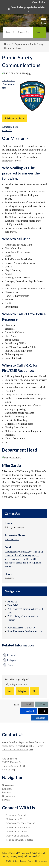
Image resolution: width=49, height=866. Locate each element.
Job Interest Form (14, 118)
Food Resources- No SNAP (21, 627)
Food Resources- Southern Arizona (24, 631)
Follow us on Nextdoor (17, 835)
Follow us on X (14, 819)
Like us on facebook (16, 815)
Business (6, 792)
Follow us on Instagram (18, 827)
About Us (7, 130)
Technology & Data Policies (31, 853)
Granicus (43, 861)
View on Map (9, 769)
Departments (21, 44)
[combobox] (27, 9)
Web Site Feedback (32, 856)
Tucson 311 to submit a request (17, 749)
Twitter (10, 665)
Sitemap (5, 856)
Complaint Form (10, 126)
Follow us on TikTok (17, 831)
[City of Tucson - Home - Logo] (17, 19)
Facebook (12, 655)
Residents (7, 788)
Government (8, 785)
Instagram (12, 660)
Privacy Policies (9, 853)
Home (7, 44)
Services (6, 799)
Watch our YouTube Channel (20, 823)
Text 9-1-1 (12, 605)
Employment (16, 856)
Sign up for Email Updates (19, 839)
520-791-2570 (12, 539)
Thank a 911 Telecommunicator (9, 84)
